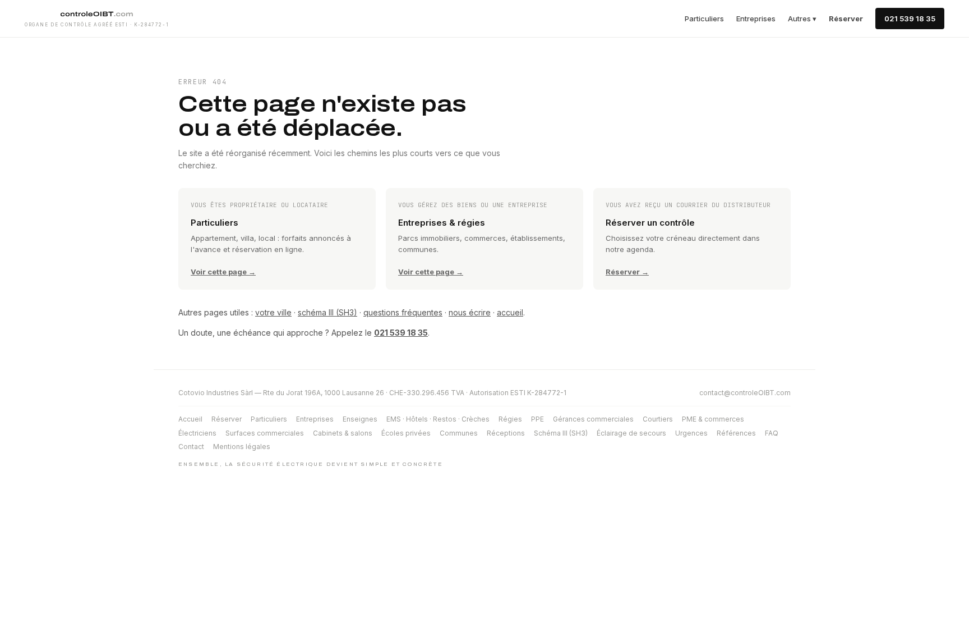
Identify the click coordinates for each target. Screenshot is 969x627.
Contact (191, 446)
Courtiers (658, 419)
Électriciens (197, 433)
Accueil (190, 419)
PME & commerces (713, 419)
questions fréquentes (402, 312)
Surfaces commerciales (264, 433)
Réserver (226, 419)
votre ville (273, 312)
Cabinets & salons (342, 433)
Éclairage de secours (631, 433)
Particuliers (704, 18)
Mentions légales (241, 446)
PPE (537, 419)
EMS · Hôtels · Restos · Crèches (438, 419)
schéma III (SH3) (327, 312)
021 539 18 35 (909, 18)
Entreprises (756, 18)
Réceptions (506, 433)
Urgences (691, 433)
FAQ (771, 433)
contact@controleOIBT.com (745, 392)
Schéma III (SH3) (561, 433)
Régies (510, 419)
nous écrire (470, 312)
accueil (510, 312)
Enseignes (360, 419)
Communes (459, 433)
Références (736, 433)
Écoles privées (406, 433)
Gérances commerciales (593, 419)
